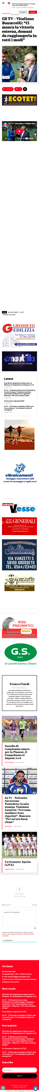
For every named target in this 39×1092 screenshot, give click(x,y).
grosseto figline (13, 312)
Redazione (8, 826)
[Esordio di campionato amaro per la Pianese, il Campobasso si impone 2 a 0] (19, 729)
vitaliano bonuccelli (9, 315)
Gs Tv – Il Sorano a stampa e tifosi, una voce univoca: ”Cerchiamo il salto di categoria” (19, 408)
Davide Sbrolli (10, 762)
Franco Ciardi (6, 13)
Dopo (23, 12)
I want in (19, 1076)
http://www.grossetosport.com (19, 688)
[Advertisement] (19, 226)
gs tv (22, 312)
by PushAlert (16, 14)
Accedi (34, 905)
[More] (25, 89)
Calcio (6, 77)
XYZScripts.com (29, 1091)
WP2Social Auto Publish (11, 1091)
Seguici (32, 12)
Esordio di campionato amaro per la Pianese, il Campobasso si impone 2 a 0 (19, 384)
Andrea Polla (9, 869)
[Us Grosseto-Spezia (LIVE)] (19, 845)
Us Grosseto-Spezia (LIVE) (14, 401)
